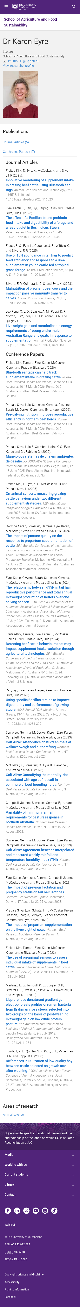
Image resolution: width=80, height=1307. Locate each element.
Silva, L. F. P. (20, 250)
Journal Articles (16, 142)
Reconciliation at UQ (18, 1142)
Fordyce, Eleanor (41, 915)
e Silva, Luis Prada (33, 953)
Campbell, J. (62, 765)
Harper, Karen (47, 208)
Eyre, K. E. (31, 316)
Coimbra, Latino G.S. (49, 447)
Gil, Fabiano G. (31, 452)
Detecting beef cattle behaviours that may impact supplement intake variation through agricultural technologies (40, 649)
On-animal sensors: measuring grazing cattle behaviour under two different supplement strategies (36, 498)
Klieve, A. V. (45, 990)
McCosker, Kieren (26, 409)
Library (10, 1185)
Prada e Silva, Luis (33, 367)
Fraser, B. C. (14, 246)
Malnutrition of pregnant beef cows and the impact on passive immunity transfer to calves (39, 293)
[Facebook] (8, 1211)
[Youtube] (36, 1211)
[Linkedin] (17, 1211)
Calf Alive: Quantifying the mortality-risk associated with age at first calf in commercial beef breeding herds (37, 780)
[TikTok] (54, 1211)
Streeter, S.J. (14, 990)
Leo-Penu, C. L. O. (17, 311)
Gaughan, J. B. (44, 246)
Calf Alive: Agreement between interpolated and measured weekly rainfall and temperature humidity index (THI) (40, 855)
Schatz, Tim (40, 910)
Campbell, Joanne (18, 737)
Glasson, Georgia (17, 915)
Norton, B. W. (14, 316)
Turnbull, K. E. (35, 985)
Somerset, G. (33, 765)
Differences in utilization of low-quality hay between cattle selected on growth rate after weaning (39, 1066)
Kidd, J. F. (50, 1051)
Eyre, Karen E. (15, 208)
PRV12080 (20, 1259)
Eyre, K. (31, 170)
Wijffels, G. (63, 246)
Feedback (10, 1296)
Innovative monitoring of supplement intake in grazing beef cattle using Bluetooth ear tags (40, 185)
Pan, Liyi (31, 208)
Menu (6, 7)
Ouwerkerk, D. (63, 990)
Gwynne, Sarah (16, 526)
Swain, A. (30, 990)
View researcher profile (18, 66)
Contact (10, 1194)
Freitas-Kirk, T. (15, 170)
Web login (10, 1224)
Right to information (17, 1289)
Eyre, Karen (42, 363)
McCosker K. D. (51, 484)
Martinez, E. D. (15, 985)
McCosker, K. (46, 170)
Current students (16, 1174)
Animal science (13, 1114)
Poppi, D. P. (58, 311)
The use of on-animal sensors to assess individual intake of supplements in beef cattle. (37, 962)
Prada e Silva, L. (16, 489)
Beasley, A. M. (40, 311)
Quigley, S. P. (14, 321)
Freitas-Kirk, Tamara (19, 363)
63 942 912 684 (20, 1244)
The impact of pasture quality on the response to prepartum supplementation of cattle (39, 541)
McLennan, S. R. (50, 316)
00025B (20, 1251)
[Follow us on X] (26, 1211)
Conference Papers (19, 152)
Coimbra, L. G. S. (34, 284)
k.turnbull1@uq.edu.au (23, 61)
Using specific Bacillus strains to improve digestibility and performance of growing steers (38, 705)
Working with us (16, 1164)
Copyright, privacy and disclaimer (24, 1274)
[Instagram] (45, 1211)
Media (9, 1155)
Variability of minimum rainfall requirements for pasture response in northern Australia (34, 817)
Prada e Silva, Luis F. (20, 447)
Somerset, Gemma (44, 405)
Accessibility (12, 1282)
